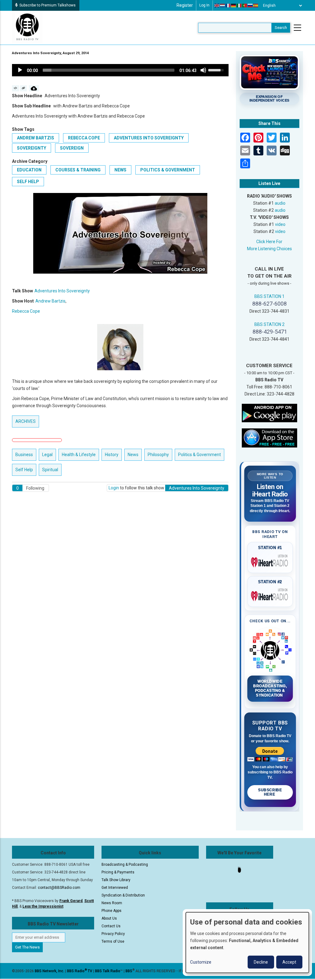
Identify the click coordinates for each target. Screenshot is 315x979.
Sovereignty (31, 148)
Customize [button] (200, 962)
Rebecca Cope (84, 137)
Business (24, 454)
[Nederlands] (222, 5)
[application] (120, 70)
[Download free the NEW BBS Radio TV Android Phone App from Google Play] (269, 412)
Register (185, 5)
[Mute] (203, 70)
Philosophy (158, 454)
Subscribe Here (270, 792)
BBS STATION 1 (269, 296)
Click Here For (269, 241)
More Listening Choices (269, 248)
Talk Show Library (116, 880)
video (280, 224)
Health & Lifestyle (79, 454)
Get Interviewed (115, 887)
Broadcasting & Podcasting (125, 864)
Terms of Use (113, 941)
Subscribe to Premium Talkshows (47, 5)
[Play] (20, 70)
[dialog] (247, 942)
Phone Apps (112, 911)
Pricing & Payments (118, 872)
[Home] (27, 27)
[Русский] (250, 5)
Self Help (28, 181)
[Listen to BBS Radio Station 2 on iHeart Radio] (270, 595)
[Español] (256, 5)
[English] (217, 5)
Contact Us (111, 926)
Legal (47, 454)
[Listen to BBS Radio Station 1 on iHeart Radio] (270, 561)
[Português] (245, 5)
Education (29, 169)
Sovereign (72, 148)
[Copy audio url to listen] (23, 88)
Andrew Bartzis (35, 137)
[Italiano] (239, 5)
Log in (204, 5)
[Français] (228, 5)
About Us (109, 918)
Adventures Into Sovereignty (149, 137)
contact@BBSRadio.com (59, 887)
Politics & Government (167, 169)
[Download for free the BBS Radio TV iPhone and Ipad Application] (269, 437)
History (111, 454)
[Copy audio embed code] (15, 88)
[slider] (108, 70)
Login (114, 487)
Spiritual (50, 469)
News (120, 169)
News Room (112, 903)
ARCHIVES (25, 421)
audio (280, 203)
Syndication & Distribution (123, 895)
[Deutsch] (234, 5)
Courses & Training (78, 169)
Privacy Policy (113, 934)
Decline (261, 962)
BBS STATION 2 (269, 324)
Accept (289, 962)
